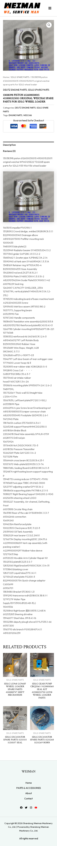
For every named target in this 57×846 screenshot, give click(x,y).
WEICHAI (27, 115)
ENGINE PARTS (15, 115)
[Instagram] (31, 807)
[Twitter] (26, 807)
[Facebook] (21, 807)
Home (6, 77)
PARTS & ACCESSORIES (28, 787)
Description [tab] (9, 144)
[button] (49, 25)
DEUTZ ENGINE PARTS (15, 89)
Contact (28, 798)
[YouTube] (36, 807)
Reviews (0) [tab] (9, 150)
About (28, 793)
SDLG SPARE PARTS (20, 77)
